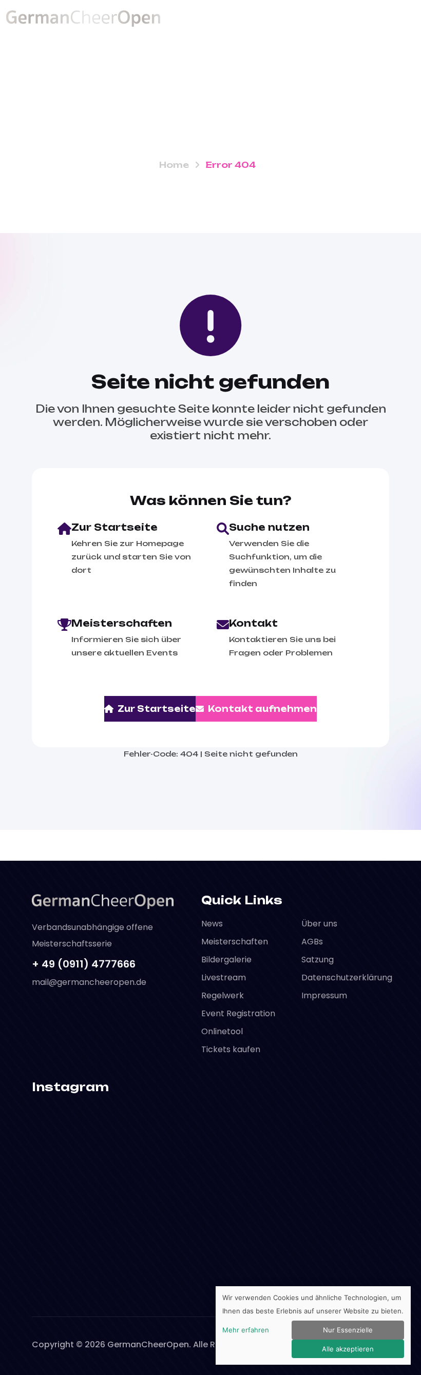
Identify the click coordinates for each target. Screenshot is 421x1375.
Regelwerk (222, 995)
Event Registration (238, 1013)
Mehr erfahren (245, 1330)
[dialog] (313, 1325)
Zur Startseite (157, 709)
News (212, 923)
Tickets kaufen (230, 1049)
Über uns (319, 923)
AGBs (312, 941)
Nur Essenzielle (348, 1330)
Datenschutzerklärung (346, 977)
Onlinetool (222, 1031)
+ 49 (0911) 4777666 (84, 964)
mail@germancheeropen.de (89, 982)
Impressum (324, 995)
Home (174, 165)
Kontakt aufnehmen (262, 709)
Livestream (223, 977)
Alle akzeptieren (348, 1349)
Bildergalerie (226, 959)
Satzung (317, 959)
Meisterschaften (234, 941)
